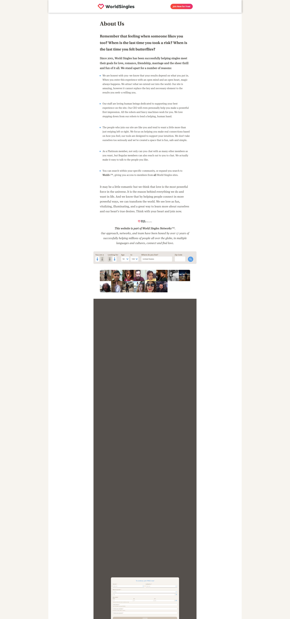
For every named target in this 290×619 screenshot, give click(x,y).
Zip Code (178, 255)
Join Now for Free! (181, 6)
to (131, 255)
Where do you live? (149, 255)
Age (122, 255)
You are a (99, 255)
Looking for (113, 255)
